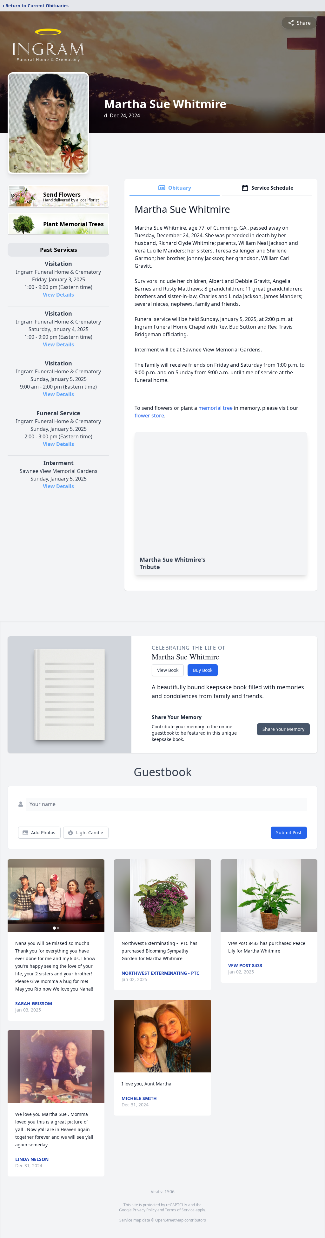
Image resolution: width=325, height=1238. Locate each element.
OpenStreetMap (169, 1220)
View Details (58, 294)
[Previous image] (14, 895)
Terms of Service (180, 1210)
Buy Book (202, 670)
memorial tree (215, 407)
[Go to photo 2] (58, 928)
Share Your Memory (283, 729)
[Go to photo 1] (54, 928)
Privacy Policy (144, 1210)
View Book (167, 670)
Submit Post (289, 832)
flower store (149, 415)
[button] (56, 895)
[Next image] (98, 895)
